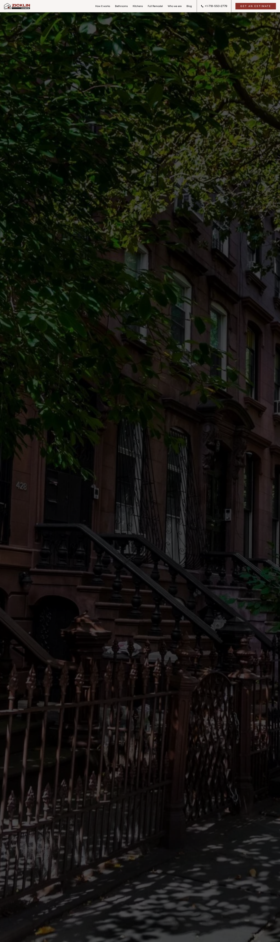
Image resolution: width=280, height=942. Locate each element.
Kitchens (138, 6)
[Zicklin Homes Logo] (17, 6)
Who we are (175, 6)
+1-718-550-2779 (216, 6)
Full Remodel (155, 6)
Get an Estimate (255, 6)
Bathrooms (121, 6)
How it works (102, 6)
